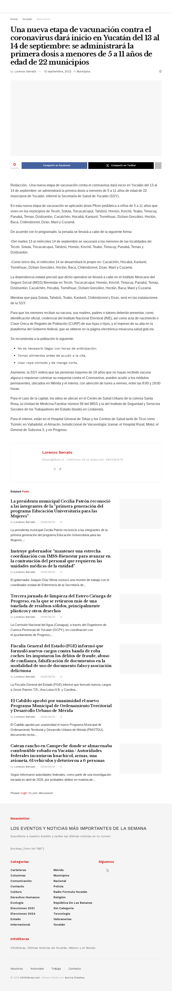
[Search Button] (160, 6)
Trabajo (56, 968)
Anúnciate (37, 968)
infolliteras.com (30, 977)
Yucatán (27, 19)
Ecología (16, 902)
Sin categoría (63, 908)
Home (14, 19)
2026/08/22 (47, 716)
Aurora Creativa (74, 977)
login (24, 793)
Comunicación (21, 881)
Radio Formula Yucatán (70, 891)
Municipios (43, 19)
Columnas (18, 875)
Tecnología (61, 913)
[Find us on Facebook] (100, 870)
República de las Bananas (72, 902)
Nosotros (16, 968)
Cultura (16, 891)
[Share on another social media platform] (158, 165)
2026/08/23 (47, 522)
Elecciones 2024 (22, 913)
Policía (58, 886)
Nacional (59, 881)
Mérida (58, 870)
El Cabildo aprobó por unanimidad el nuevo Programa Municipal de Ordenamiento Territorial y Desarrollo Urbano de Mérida (61, 706)
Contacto (17, 886)
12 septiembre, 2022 (57, 71)
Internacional (20, 924)
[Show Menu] (12, 6)
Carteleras (18, 870)
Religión (59, 897)
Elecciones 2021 (22, 908)
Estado (15, 919)
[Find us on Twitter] (107, 870)
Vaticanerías (62, 919)
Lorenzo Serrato (25, 71)
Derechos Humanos (25, 897)
